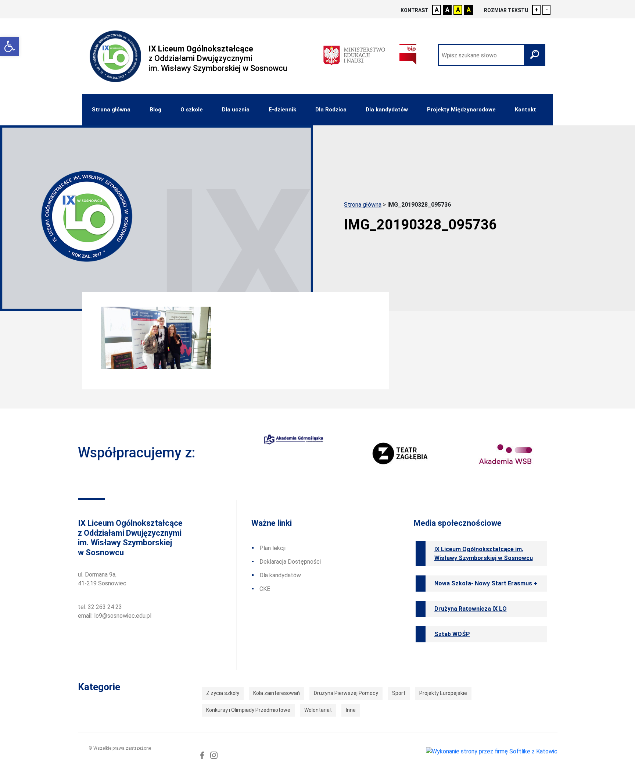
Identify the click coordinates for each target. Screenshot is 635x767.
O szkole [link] (191, 109)
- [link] (546, 9)
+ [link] (536, 9)
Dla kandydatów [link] (387, 109)
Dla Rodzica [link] (331, 109)
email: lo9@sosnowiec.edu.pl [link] (114, 615)
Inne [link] (351, 710)
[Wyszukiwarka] (491, 55)
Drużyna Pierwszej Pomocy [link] (346, 693)
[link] (9, 46)
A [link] (437, 9)
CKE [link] (264, 588)
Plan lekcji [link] (272, 548)
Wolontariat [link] (318, 710)
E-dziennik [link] (282, 109)
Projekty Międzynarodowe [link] (461, 109)
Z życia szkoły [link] (222, 693)
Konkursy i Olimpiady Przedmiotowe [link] (248, 710)
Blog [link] (155, 109)
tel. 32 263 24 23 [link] (100, 606)
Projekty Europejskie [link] (443, 693)
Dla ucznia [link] (236, 109)
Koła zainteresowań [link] (276, 693)
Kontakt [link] (525, 109)
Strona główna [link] (111, 109)
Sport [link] (398, 693)
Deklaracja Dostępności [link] (290, 561)
